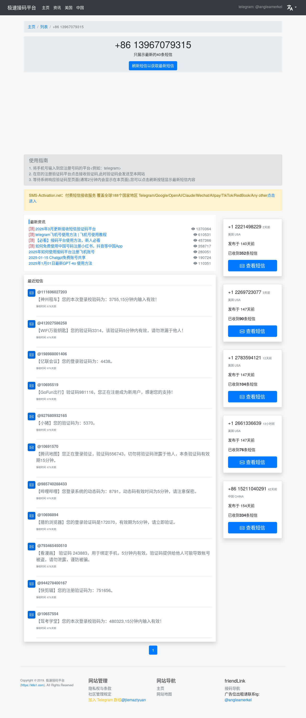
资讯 (57, 7)
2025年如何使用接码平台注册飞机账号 (62, 251)
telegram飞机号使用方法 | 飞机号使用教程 (71, 234)
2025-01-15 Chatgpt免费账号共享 (57, 257)
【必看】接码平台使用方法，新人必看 (67, 240)
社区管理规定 (99, 694)
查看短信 (255, 265)
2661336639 (248, 422)
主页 (46, 7)
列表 (44, 26)
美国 (68, 7)
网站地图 (164, 694)
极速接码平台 (21, 7)
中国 (80, 7)
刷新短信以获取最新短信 (153, 65)
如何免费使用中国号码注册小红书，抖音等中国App (79, 246)
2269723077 (248, 291)
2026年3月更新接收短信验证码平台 (65, 228)
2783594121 (248, 357)
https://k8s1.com (32, 685)
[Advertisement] (153, 113)
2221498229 (248, 226)
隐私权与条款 (99, 688)
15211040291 (252, 488)
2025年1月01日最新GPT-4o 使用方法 (60, 263)
